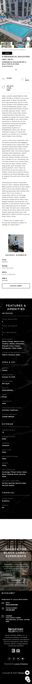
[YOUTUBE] (22, 658)
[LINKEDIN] (18, 658)
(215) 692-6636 (10, 609)
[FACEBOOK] (13, 658)
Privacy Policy (24, 673)
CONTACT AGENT (16, 285)
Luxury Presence (21, 664)
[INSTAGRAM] (9, 658)
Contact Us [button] (16, 580)
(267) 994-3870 (8, 268)
